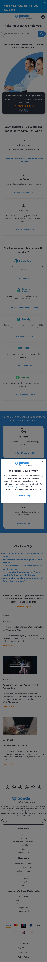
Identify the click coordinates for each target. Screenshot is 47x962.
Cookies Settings (23, 496)
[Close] (42, 461)
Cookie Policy (11, 487)
